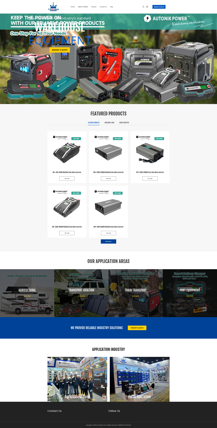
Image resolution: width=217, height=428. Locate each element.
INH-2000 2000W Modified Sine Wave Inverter (108, 172)
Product (93, 7)
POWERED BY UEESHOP (124, 425)
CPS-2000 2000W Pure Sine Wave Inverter (150, 172)
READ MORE (27, 296)
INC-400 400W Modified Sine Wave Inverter (67, 172)
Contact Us (103, 7)
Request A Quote (159, 7)
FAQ (111, 7)
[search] (143, 7)
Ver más (67, 178)
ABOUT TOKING (83, 7)
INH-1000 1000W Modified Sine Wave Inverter (108, 227)
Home (73, 7)
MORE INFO (108, 241)
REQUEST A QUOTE (59, 50)
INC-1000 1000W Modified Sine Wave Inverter (67, 227)
